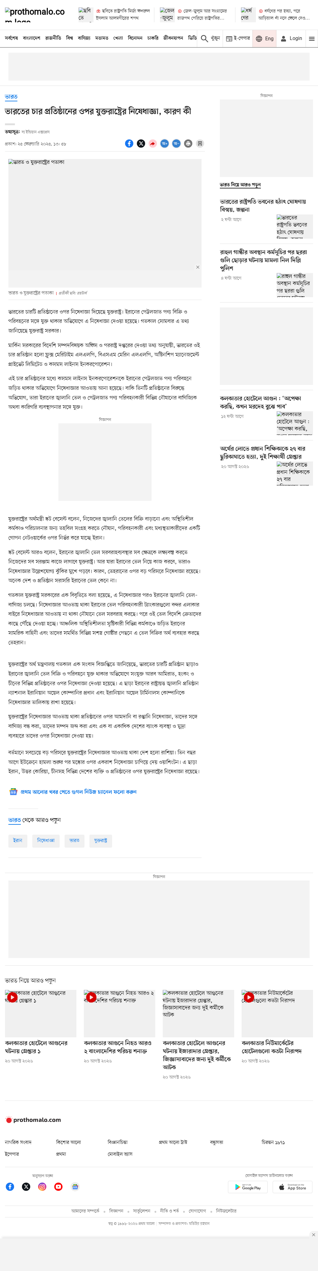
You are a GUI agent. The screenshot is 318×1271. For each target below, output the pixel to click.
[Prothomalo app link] (247, 1188)
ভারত (11, 97)
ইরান (17, 840)
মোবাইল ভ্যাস (120, 1154)
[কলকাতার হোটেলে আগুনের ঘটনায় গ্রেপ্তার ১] (40, 1013)
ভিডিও (194, 38)
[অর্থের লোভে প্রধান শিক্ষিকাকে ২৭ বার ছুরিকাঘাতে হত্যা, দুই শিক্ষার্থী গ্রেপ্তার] (295, 473)
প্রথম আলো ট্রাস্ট (173, 1142)
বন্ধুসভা (216, 1142)
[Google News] (75, 1187)
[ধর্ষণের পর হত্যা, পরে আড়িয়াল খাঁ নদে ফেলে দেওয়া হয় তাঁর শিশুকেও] (248, 14)
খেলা (118, 38)
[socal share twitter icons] (142, 147)
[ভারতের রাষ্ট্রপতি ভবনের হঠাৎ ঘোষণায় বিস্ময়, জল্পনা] (295, 226)
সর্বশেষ (11, 38)
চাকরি (153, 38)
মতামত (101, 38)
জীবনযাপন (173, 38)
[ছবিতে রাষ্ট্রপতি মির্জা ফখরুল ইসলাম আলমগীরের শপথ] (86, 14)
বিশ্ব (69, 38)
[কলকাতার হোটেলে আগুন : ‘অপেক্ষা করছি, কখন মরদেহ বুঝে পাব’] (295, 423)
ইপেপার (12, 1154)
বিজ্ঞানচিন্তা (118, 1142)
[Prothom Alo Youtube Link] (61, 1188)
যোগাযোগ (197, 1211)
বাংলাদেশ (31, 38)
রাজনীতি (53, 38)
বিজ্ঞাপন (116, 1211)
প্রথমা (61, 1154)
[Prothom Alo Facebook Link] (13, 1188)
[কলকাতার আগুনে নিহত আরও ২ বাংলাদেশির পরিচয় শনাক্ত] (119, 1013)
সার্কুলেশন (141, 1211)
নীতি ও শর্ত (169, 1211)
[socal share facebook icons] (130, 147)
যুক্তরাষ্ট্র (100, 840)
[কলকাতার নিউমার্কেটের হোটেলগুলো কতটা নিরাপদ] (277, 1013)
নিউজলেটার (226, 1211)
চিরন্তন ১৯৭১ (273, 1142)
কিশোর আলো (68, 1142)
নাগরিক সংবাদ (18, 1142)
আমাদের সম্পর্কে (85, 1211)
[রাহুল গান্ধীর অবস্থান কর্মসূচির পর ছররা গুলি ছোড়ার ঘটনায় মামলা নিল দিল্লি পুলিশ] (295, 285)
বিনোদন (135, 38)
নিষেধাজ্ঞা (46, 840)
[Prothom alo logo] (33, 1122)
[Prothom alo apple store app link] (292, 1188)
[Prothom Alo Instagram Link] (45, 1188)
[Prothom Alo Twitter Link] (29, 1188)
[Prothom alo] (36, 14)
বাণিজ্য (84, 38)
